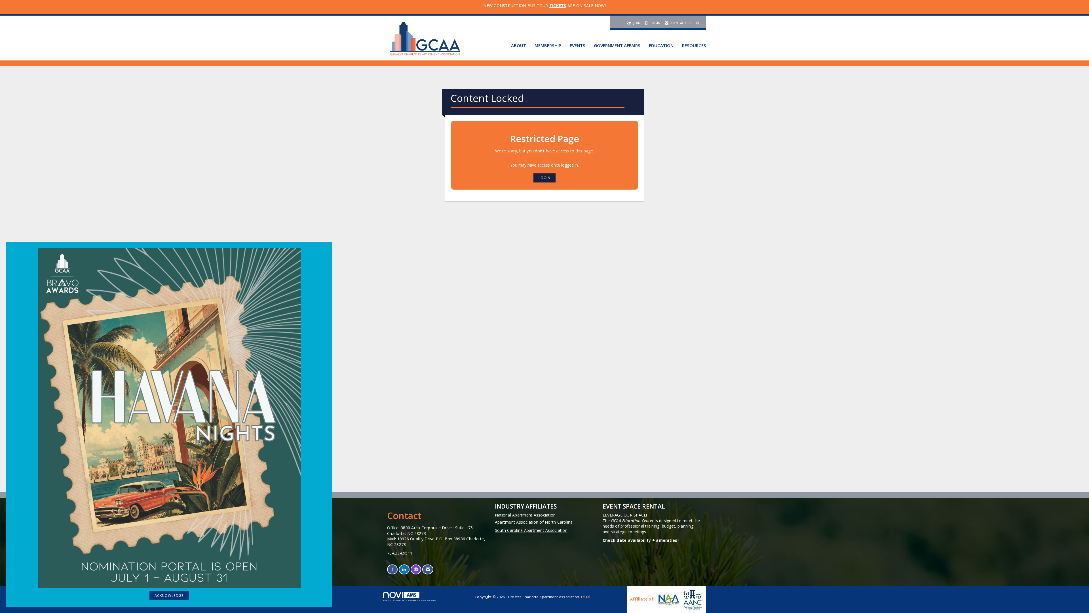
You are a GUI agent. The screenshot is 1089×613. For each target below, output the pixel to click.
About (518, 45)
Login (544, 177)
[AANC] (692, 599)
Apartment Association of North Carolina (534, 522)
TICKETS (557, 5)
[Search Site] (698, 23)
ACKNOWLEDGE (169, 595)
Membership (548, 45)
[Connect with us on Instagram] (416, 569)
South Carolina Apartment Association (531, 530)
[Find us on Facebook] (392, 569)
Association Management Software (409, 601)
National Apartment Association (525, 515)
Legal (585, 597)
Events (577, 45)
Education (661, 45)
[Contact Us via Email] (427, 569)
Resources (694, 45)
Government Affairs (617, 45)
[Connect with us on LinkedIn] (404, 569)
